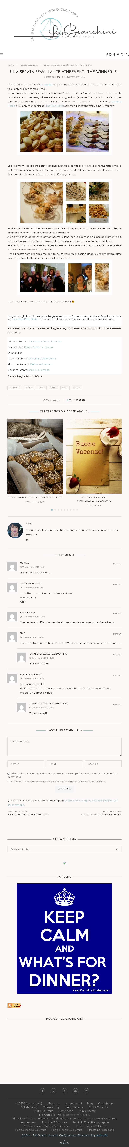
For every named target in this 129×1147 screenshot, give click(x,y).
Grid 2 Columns (98, 1107)
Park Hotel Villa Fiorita (25, 319)
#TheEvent (14, 388)
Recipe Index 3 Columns (30, 1129)
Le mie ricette (87, 1111)
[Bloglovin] (122, 54)
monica (24, 563)
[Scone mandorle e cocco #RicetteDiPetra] (35, 456)
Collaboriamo (29, 1107)
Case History (106, 1103)
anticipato (47, 84)
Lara (57, 77)
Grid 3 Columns (43, 1111)
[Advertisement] (64, 1047)
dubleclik (102, 1135)
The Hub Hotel (55, 105)
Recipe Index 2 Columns (91, 1126)
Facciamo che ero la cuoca (45, 341)
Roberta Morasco (30, 675)
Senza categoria (29, 65)
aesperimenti (73, 1103)
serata (76, 388)
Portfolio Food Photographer (90, 1122)
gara (64, 388)
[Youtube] (118, 54)
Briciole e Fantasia (39, 369)
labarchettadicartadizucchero (48, 654)
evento (53, 388)
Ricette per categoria (100, 1129)
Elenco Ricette (74, 1107)
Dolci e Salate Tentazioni (38, 347)
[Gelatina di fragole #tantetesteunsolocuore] (94, 456)
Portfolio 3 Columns (54, 1122)
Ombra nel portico (41, 364)
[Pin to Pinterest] (80, 400)
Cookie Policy (51, 1107)
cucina (29, 388)
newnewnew (28, 1122)
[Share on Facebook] (74, 400)
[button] (11, 464)
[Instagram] (110, 54)
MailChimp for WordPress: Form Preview (64, 1114)
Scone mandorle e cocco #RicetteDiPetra (35, 498)
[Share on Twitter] (77, 400)
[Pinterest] (114, 54)
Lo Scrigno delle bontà (42, 358)
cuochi (41, 388)
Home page (65, 1111)
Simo (22, 633)
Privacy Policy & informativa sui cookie (46, 1126)
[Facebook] (107, 54)
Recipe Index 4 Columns (66, 1129)
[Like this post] (70, 400)
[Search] (127, 54)
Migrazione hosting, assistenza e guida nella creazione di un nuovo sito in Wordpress (64, 1118)
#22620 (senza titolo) (29, 1103)
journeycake (27, 613)
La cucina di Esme (30, 584)
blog (90, 1103)
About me (53, 1103)
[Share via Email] (83, 400)
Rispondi (117, 564)
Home (10, 65)
